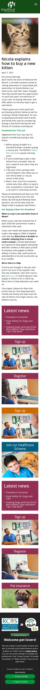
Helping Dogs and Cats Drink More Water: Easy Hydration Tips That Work (21, 329)
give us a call (12, 275)
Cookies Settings (20, 635)
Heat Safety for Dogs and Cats (19, 322)
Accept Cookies (21, 676)
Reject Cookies (21, 682)
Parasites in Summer (17, 317)
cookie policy (31, 651)
